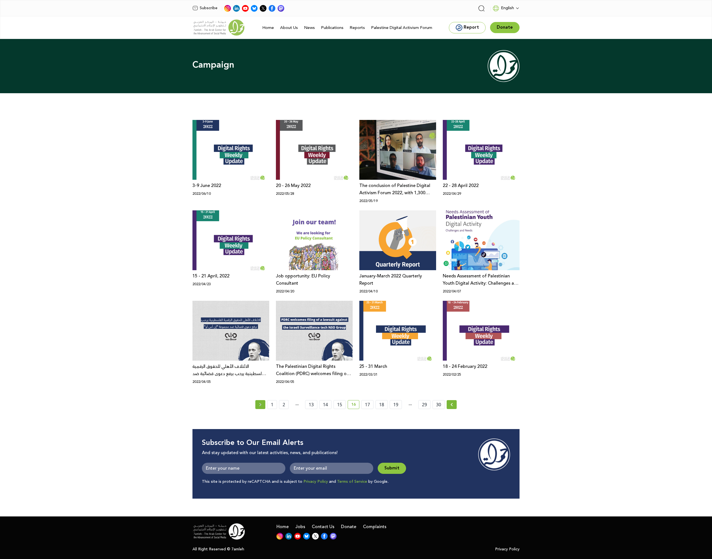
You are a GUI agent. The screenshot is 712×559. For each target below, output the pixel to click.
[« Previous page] (260, 404)
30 (438, 405)
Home (268, 27)
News (309, 27)
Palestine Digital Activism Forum (401, 27)
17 (367, 405)
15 (339, 405)
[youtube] (245, 8)
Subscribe (208, 8)
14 (325, 405)
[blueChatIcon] (254, 8)
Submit (391, 468)
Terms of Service (352, 482)
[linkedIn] (236, 8)
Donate (348, 526)
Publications (332, 27)
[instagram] (227, 8)
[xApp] (263, 8)
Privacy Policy (315, 482)
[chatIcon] (281, 8)
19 (395, 405)
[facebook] (272, 8)
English (507, 8)
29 (424, 405)
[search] (481, 8)
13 (311, 405)
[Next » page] (452, 404)
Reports (357, 27)
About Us (289, 27)
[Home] (218, 27)
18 (381, 405)
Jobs (300, 526)
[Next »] (452, 404)
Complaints (374, 526)
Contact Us (323, 526)
